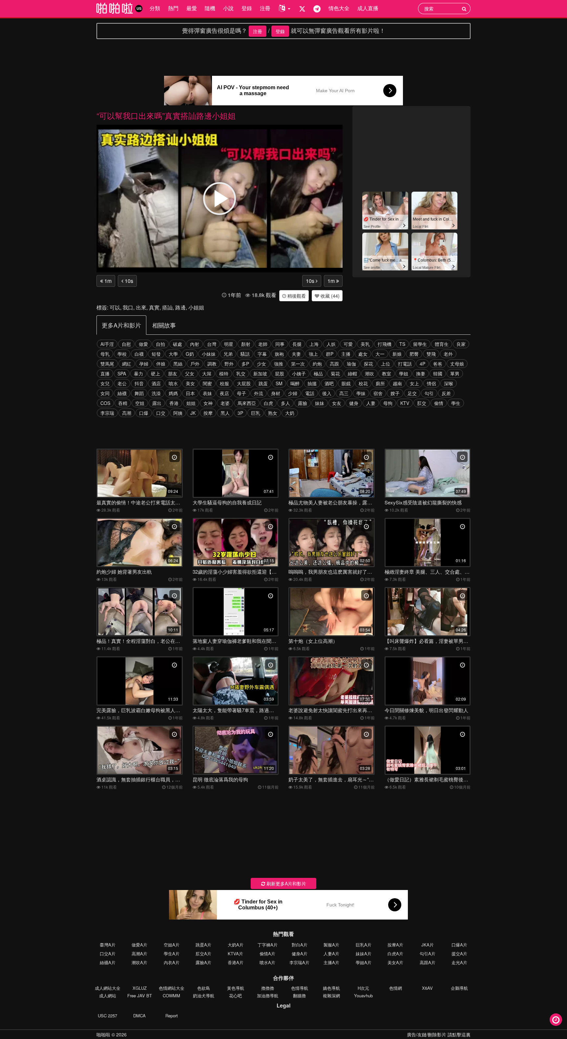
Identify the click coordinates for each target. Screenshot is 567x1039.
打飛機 (384, 344)
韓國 (437, 373)
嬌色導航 (331, 988)
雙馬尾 (107, 363)
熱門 (173, 8)
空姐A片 (171, 945)
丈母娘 (457, 363)
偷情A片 (267, 953)
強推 (278, 363)
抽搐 (312, 383)
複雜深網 (331, 995)
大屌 (206, 373)
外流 (258, 393)
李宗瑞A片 (299, 962)
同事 (279, 344)
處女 (363, 353)
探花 (368, 363)
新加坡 (260, 373)
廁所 (380, 383)
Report (171, 1015)
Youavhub (363, 995)
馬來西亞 (247, 403)
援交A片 (459, 953)
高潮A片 (139, 953)
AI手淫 (107, 344)
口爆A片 (459, 945)
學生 (455, 403)
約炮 (317, 363)
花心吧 (235, 995)
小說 (228, 8)
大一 (380, 353)
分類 (155, 8)
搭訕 (167, 307)
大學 (173, 353)
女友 (336, 403)
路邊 (180, 307)
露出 (156, 403)
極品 (318, 373)
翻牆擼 (299, 995)
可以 (115, 307)
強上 (313, 353)
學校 (122, 353)
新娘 (397, 353)
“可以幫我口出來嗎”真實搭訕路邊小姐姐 (166, 115)
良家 (461, 344)
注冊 (265, 8)
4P (422, 363)
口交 (160, 413)
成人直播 (367, 8)
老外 (448, 353)
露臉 (302, 403)
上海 (314, 344)
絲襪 (122, 393)
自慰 (126, 344)
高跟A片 (427, 962)
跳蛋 (263, 383)
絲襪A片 (108, 962)
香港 (173, 403)
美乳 (365, 344)
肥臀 (414, 353)
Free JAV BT (139, 995)
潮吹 (369, 373)
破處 (177, 344)
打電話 (405, 363)
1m (107, 281)
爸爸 (437, 363)
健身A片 (299, 953)
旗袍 (279, 353)
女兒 (105, 383)
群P (329, 353)
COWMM (171, 995)
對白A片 (299, 945)
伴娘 (160, 363)
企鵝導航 (459, 988)
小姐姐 (196, 307)
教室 (386, 373)
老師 (262, 344)
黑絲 (177, 363)
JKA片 (427, 945)
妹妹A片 (363, 953)
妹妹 (319, 403)
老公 (122, 383)
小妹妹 (209, 353)
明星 (228, 344)
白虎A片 (395, 953)
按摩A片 (395, 945)
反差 (446, 393)
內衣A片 (171, 962)
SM (279, 383)
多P (245, 363)
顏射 (245, 344)
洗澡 (156, 393)
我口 (128, 307)
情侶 (431, 383)
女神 (208, 403)
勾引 (429, 393)
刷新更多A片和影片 (285, 883)
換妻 (420, 373)
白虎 (268, 403)
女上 (414, 383)
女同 (105, 393)
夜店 (224, 393)
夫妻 (296, 353)
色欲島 (203, 988)
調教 (212, 363)
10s (128, 281)
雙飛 (431, 353)
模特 (223, 373)
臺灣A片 (108, 945)
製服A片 (331, 945)
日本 (190, 393)
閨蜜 (207, 383)
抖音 (139, 383)
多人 (285, 403)
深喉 (448, 383)
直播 (105, 373)
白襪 (139, 353)
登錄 (247, 8)
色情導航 (299, 988)
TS (402, 344)
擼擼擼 (267, 988)
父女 (189, 373)
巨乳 (255, 413)
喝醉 (295, 383)
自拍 (160, 344)
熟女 (272, 413)
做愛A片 (139, 945)
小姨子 (299, 373)
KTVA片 (235, 953)
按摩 (208, 413)
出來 (141, 307)
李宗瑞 (107, 413)
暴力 (138, 373)
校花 (363, 383)
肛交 (421, 403)
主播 (345, 353)
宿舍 (378, 393)
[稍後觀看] (556, 1019)
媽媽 (173, 393)
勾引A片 (427, 953)
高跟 (334, 363)
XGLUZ (140, 988)
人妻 (370, 403)
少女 (261, 363)
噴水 (173, 383)
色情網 (395, 988)
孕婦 (143, 363)
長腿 (297, 344)
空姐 (139, 403)
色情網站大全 (171, 988)
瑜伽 (351, 363)
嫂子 (395, 393)
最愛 (191, 8)
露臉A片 (203, 962)
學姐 (403, 373)
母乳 (105, 353)
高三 (343, 393)
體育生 (442, 344)
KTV (404, 403)
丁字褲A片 (268, 945)
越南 (397, 383)
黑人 (225, 413)
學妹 (361, 393)
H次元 (363, 988)
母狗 (387, 403)
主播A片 (331, 962)
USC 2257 (107, 1015)
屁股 (279, 373)
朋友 (172, 373)
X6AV (427, 988)
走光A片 (459, 962)
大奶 (289, 413)
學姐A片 (363, 962)
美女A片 (395, 962)
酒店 (156, 383)
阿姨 (177, 413)
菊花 (335, 373)
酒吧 (329, 383)
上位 (385, 363)
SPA (121, 373)
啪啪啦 (103, 1034)
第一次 (298, 363)
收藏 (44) (329, 295)
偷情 (438, 403)
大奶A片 (235, 945)
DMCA (139, 1015)
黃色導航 (235, 988)
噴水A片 (267, 962)
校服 (224, 383)
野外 (229, 363)
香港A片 (235, 962)
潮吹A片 (139, 962)
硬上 (155, 373)
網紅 (126, 363)
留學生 (420, 344)
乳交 (240, 373)
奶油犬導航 (203, 995)
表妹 (207, 393)
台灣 (211, 344)
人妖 (331, 344)
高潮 (126, 413)
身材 (275, 393)
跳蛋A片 (203, 945)
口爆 (143, 413)
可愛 (348, 344)
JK (193, 413)
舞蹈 (139, 393)
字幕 (262, 353)
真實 (154, 307)
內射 (194, 344)
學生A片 (171, 953)
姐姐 (191, 403)
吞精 (122, 403)
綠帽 (352, 373)
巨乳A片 (363, 945)
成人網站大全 (107, 988)
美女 (190, 383)
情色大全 (338, 8)
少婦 (292, 393)
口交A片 (108, 953)
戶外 (195, 363)
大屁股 (244, 383)
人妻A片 (331, 953)
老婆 (225, 403)
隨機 (210, 8)
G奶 (190, 353)
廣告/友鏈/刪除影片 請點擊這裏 (439, 1034)
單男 (454, 373)
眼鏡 (346, 383)
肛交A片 (203, 953)
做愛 (143, 344)
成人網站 (107, 995)
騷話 (245, 353)
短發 (156, 353)
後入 (326, 393)
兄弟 (228, 353)
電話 (309, 393)
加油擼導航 (267, 995)
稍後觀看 (296, 295)
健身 (353, 403)
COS (105, 403)
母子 (241, 393)
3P (240, 413)
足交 (412, 393)
